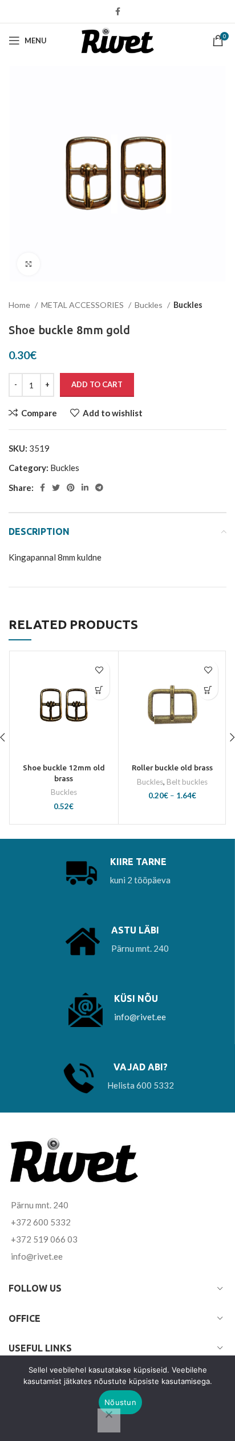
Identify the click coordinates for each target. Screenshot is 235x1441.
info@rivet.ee (140, 1017)
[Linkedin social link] (85, 487)
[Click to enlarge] (28, 264)
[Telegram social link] (99, 487)
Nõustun (120, 1402)
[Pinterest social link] (70, 487)
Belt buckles (187, 781)
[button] (100, 690)
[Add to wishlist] (100, 670)
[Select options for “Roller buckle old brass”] (208, 690)
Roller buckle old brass (172, 767)
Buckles (149, 305)
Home (20, 305)
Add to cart (97, 384)
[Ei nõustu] (109, 1420)
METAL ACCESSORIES (83, 305)
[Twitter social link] (55, 487)
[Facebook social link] (118, 11)
